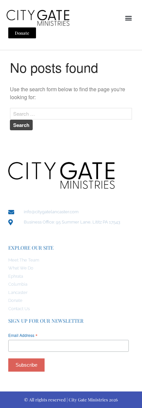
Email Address (23, 335)
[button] (128, 17)
